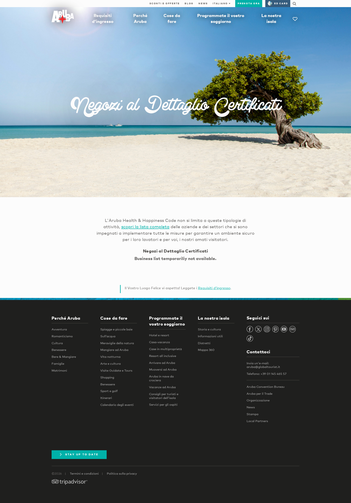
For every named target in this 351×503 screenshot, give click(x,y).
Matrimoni (59, 370)
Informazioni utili (210, 336)
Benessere (59, 349)
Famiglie (58, 363)
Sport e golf (109, 391)
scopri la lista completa (145, 226)
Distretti (204, 343)
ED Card (281, 3)
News (203, 3)
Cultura (57, 343)
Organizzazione (258, 400)
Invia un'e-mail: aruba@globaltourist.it (263, 365)
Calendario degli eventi (117, 404)
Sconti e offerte (165, 3)
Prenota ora (249, 3)
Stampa (252, 414)
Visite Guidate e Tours (116, 370)
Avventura (59, 329)
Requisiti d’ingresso (214, 288)
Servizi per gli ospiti (163, 404)
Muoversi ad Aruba (163, 369)
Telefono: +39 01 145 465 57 (266, 373)
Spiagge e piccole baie (116, 329)
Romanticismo (62, 336)
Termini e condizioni (84, 473)
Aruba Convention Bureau (266, 386)
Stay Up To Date (82, 454)
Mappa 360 (206, 349)
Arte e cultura (110, 363)
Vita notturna (110, 356)
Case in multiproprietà (165, 349)
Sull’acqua (107, 336)
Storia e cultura (209, 329)
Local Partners (257, 421)
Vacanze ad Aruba (162, 387)
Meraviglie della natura (117, 343)
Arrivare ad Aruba (162, 362)
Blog (189, 3)
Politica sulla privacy (122, 473)
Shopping (107, 377)
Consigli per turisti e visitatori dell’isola (163, 396)
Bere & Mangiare (64, 356)
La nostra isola (214, 318)
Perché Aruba (66, 318)
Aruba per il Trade (259, 393)
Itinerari (106, 398)
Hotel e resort (159, 335)
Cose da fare (114, 318)
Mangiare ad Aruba (114, 349)
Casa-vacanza (159, 342)
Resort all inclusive (162, 356)
